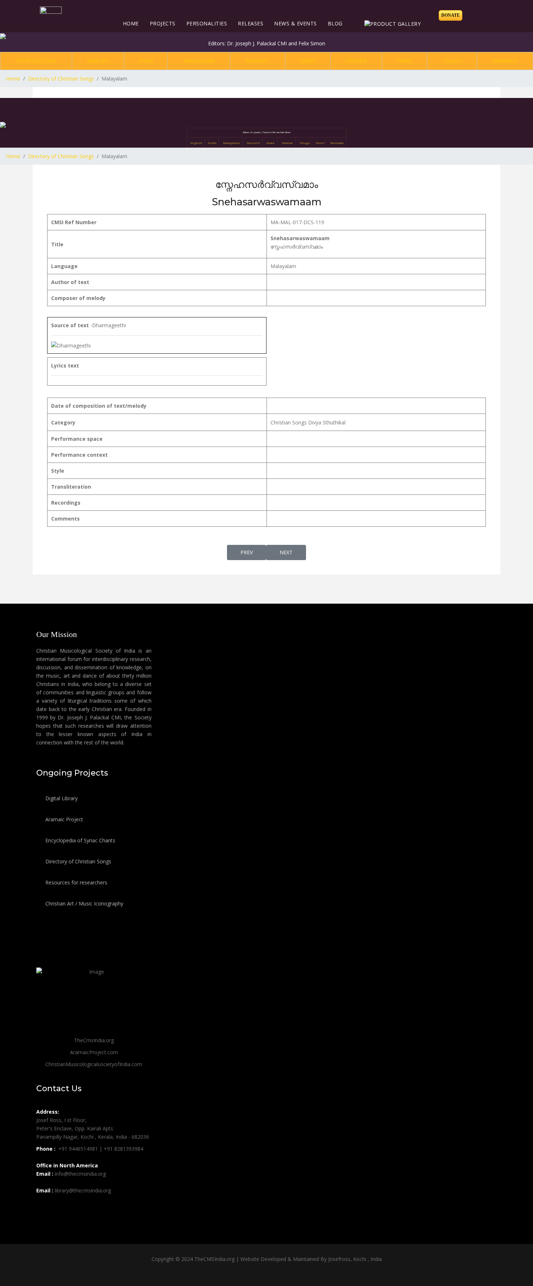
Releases (250, 23)
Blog (335, 23)
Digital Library (61, 798)
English (97, 60)
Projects (162, 23)
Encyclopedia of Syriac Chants (79, 840)
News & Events (295, 23)
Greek (308, 60)
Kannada (504, 60)
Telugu (452, 60)
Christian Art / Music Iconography (83, 903)
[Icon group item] (42, 1206)
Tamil (404, 60)
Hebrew (356, 60)
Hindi (146, 60)
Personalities (206, 23)
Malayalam (199, 60)
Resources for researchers (75, 882)
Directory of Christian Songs (77, 861)
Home (131, 23)
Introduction (36, 60)
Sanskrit (257, 60)
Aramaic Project (63, 819)
